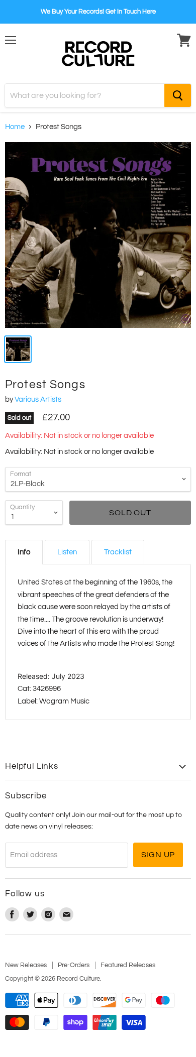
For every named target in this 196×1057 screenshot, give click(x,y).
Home (15, 127)
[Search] (177, 95)
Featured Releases (128, 965)
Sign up (158, 855)
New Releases (26, 965)
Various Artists (38, 399)
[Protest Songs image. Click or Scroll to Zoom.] (98, 235)
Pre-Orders (73, 965)
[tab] (24, 552)
